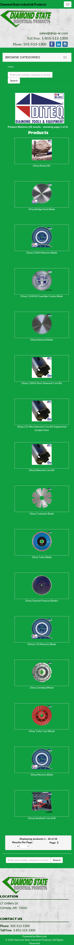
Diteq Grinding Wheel (42, 687)
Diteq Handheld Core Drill (41, 818)
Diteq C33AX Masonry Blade (42, 252)
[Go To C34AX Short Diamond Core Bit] (41, 367)
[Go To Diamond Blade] (41, 323)
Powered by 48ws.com (34, 936)
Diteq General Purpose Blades (41, 600)
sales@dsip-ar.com (53, 33)
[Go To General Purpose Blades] (41, 584)
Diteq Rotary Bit (41, 165)
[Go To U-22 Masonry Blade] (41, 628)
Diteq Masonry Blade (42, 774)
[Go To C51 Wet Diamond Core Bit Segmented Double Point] (41, 410)
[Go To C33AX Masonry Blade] (41, 236)
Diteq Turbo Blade (42, 557)
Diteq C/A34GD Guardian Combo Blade (42, 296)
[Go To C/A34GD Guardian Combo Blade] (41, 280)
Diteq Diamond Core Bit (42, 470)
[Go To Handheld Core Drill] (41, 802)
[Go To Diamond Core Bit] (41, 454)
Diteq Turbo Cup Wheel (42, 731)
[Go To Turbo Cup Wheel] (41, 715)
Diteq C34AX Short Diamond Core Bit (42, 383)
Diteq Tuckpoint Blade (42, 513)
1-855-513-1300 (55, 38)
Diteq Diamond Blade (41, 339)
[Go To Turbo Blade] (41, 541)
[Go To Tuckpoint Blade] (41, 497)
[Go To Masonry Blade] (41, 758)
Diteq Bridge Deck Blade (42, 209)
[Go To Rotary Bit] (41, 149)
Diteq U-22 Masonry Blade (42, 644)
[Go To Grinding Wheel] (41, 671)
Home (11, 66)
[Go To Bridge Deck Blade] (41, 193)
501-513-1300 (34, 44)
